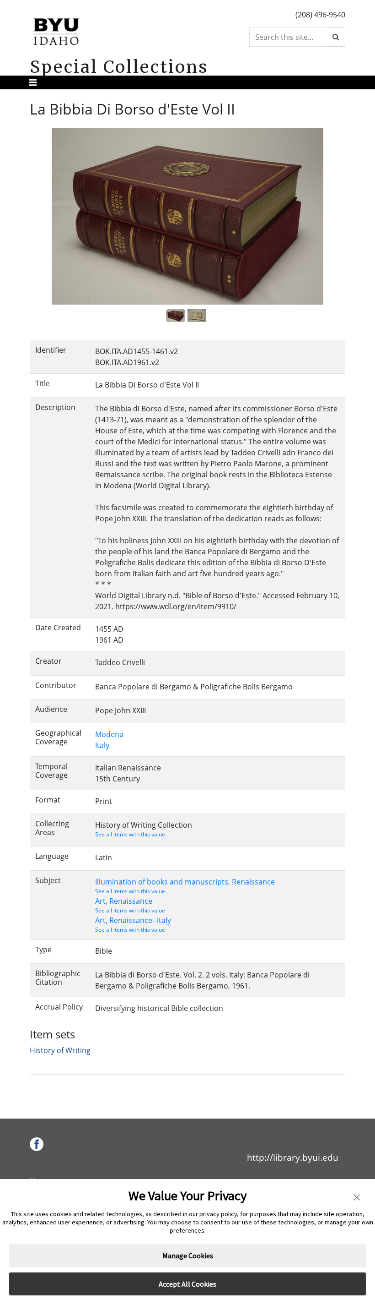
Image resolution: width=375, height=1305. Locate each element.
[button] (357, 1196)
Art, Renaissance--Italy (133, 920)
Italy (102, 745)
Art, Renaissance (123, 901)
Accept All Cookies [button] (187, 1284)
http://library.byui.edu (292, 1157)
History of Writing (60, 1050)
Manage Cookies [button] (187, 1255)
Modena (109, 734)
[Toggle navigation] (33, 82)
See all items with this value (130, 834)
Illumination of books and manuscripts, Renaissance (185, 882)
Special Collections (119, 66)
